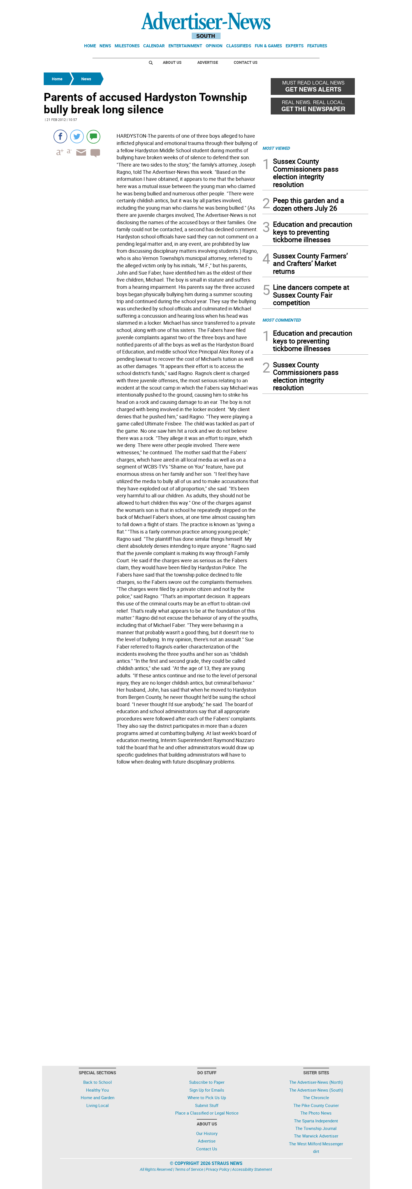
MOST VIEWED (276, 148)
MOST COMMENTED (281, 320)
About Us (172, 62)
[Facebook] (60, 136)
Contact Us (246, 62)
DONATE (354, 6)
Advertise (207, 62)
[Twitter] (77, 136)
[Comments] (93, 136)
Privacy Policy (218, 1169)
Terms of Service (189, 1169)
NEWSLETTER (323, 6)
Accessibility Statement (252, 1169)
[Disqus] (151, 844)
